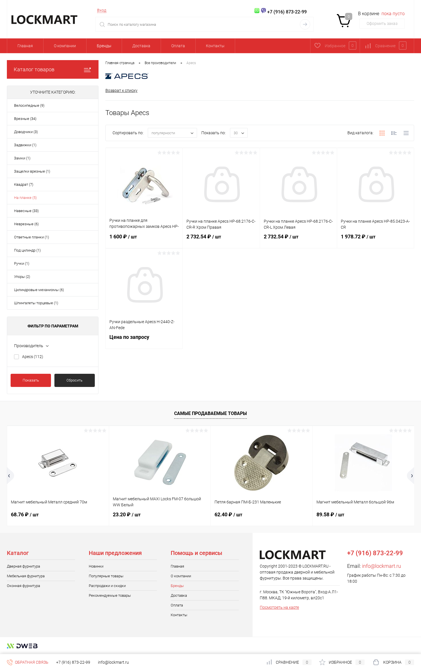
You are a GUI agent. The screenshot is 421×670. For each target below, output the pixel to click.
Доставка (141, 46)
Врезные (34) (25, 118)
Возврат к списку (121, 90)
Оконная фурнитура (23, 586)
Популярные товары (106, 576)
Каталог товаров (34, 69)
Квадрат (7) (23, 184)
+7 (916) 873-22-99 (73, 662)
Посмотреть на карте (279, 607)
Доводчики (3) (26, 132)
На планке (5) (25, 197)
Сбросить (74, 380)
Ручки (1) (21, 263)
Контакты (215, 46)
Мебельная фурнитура (26, 576)
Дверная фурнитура (23, 566)
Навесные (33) (26, 211)
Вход (101, 10)
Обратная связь (31, 662)
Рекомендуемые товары (110, 595)
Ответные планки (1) (31, 237)
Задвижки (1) (25, 145)
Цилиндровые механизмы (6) (39, 290)
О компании (65, 46)
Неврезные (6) (26, 224)
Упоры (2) (22, 276)
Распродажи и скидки (107, 586)
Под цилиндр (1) (27, 250)
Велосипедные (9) (29, 105)
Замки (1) (22, 158)
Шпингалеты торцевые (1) (36, 303)
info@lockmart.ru (381, 566)
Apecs (32, 356)
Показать (31, 380)
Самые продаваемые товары (210, 413)
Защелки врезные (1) (32, 171)
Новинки (96, 566)
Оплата (178, 46)
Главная (25, 46)
